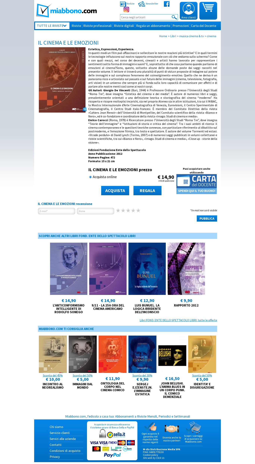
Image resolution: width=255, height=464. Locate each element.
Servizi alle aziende (63, 439)
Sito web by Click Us (153, 458)
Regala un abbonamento (153, 26)
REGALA (147, 190)
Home (163, 36)
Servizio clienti (60, 433)
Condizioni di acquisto (65, 451)
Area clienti (188, 17)
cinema (211, 36)
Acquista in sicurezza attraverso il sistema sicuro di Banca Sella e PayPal (112, 426)
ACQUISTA (115, 190)
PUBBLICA (207, 218)
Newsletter (151, 3)
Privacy (55, 456)
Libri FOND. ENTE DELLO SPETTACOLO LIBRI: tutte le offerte (178, 320)
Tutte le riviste (50, 26)
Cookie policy (150, 455)
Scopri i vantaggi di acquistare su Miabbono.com (193, 438)
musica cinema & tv (191, 36)
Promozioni (180, 26)
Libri (173, 36)
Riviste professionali (97, 26)
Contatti (55, 445)
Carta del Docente (203, 26)
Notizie (130, 3)
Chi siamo (56, 427)
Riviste (76, 26)
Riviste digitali (124, 26)
